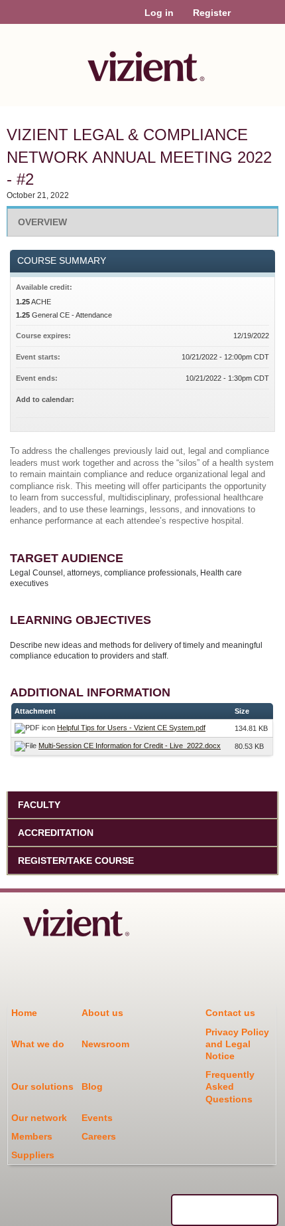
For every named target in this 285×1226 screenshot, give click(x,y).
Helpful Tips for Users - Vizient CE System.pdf (131, 728)
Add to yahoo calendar (224, 401)
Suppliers (32, 1155)
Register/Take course (76, 860)
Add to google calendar (206, 401)
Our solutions (42, 1086)
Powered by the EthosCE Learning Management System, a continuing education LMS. (224, 1210)
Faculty (39, 804)
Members (31, 1136)
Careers (99, 1136)
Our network (39, 1117)
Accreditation (55, 832)
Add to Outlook (258, 401)
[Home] (142, 62)
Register (212, 12)
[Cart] (246, 19)
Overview (42, 222)
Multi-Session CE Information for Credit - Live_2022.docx (129, 746)
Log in (159, 12)
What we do (37, 1044)
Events (97, 1117)
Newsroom (105, 1044)
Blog (92, 1086)
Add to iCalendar (241, 400)
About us (102, 1012)
